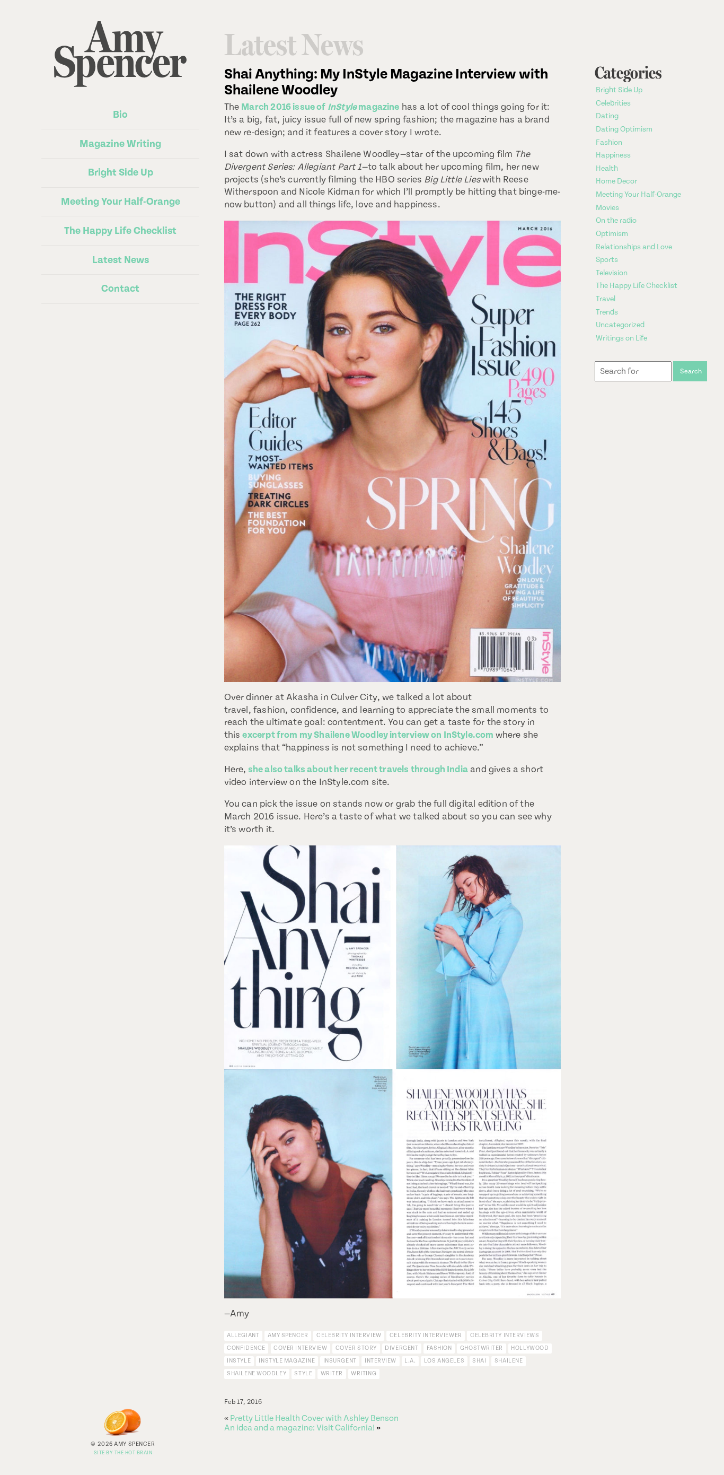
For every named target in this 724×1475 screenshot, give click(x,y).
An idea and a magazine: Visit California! (299, 1428)
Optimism (612, 234)
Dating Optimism (624, 129)
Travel (605, 299)
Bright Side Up (120, 172)
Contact (120, 288)
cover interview (300, 1348)
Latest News (120, 260)
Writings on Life (621, 338)
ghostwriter (481, 1348)
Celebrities (613, 103)
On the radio (616, 220)
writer (332, 1373)
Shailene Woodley (256, 1373)
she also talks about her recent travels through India (358, 769)
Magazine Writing (120, 144)
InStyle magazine (287, 1360)
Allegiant (243, 1335)
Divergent (401, 1348)
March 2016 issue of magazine (320, 107)
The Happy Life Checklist (120, 231)
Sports (607, 260)
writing (363, 1373)
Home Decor (616, 181)
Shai (479, 1360)
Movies (607, 208)
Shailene (509, 1360)
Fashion (609, 142)
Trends (607, 312)
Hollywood (530, 1348)
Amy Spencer (288, 1335)
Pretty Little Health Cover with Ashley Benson (314, 1418)
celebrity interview (349, 1335)
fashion (439, 1348)
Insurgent (340, 1360)
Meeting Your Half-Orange (120, 201)
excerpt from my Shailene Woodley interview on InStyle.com (367, 735)
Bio (120, 114)
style (303, 1373)
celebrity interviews (504, 1335)
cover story (356, 1348)
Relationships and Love (634, 247)
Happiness (613, 155)
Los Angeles (444, 1360)
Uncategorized (620, 325)
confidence (246, 1348)
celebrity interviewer (426, 1335)
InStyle (239, 1360)
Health (607, 168)
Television (612, 273)
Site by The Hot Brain (123, 1453)
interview (380, 1360)
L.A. (410, 1360)
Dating (607, 116)
